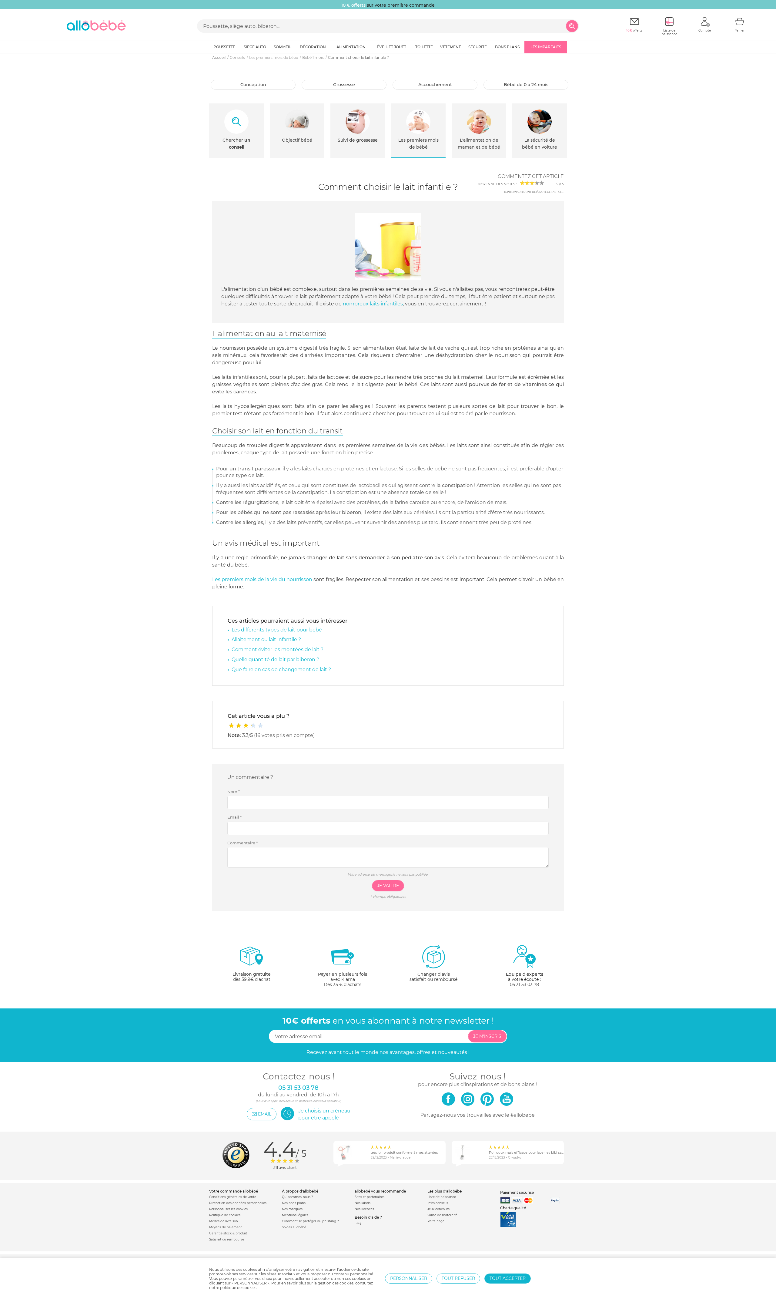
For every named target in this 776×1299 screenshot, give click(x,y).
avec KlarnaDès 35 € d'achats (342, 979)
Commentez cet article (531, 176)
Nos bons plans (294, 1203)
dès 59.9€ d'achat (251, 976)
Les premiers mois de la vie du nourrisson (262, 579)
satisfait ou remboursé (433, 976)
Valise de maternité (442, 1215)
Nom (233, 791)
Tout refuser (458, 1278)
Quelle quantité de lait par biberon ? (275, 659)
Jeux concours (438, 1209)
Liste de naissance (441, 1197)
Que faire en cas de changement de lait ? (281, 669)
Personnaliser (408, 1278)
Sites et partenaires (369, 1197)
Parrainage (435, 1221)
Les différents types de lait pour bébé (277, 630)
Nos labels (362, 1203)
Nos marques (292, 1209)
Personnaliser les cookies (228, 1209)
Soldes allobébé (294, 1227)
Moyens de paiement (225, 1227)
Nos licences (364, 1209)
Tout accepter (508, 1278)
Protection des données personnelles (237, 1203)
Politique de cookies (224, 1215)
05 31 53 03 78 (524, 984)
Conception (253, 84)
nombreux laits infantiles (373, 304)
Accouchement (435, 84)
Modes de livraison (223, 1221)
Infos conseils (437, 1203)
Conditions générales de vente (232, 1197)
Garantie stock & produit (228, 1233)
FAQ (358, 1223)
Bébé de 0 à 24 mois (526, 84)
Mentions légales (295, 1215)
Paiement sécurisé (517, 1192)
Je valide (388, 885)
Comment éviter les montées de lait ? (277, 649)
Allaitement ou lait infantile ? (266, 639)
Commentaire (242, 842)
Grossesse (344, 84)
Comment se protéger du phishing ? (310, 1221)
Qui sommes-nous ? (297, 1197)
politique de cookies (238, 1287)
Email (234, 817)
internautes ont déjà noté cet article (533, 192)
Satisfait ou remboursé (226, 1239)
